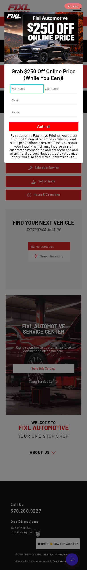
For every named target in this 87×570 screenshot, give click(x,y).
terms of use (65, 157)
